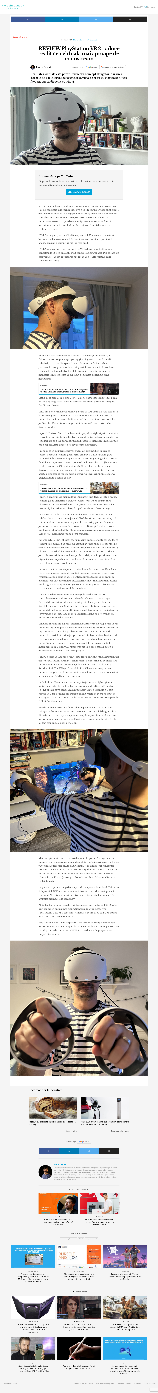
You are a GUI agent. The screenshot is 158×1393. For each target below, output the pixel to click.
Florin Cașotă (43, 67)
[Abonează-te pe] (91, 67)
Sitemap (137, 1383)
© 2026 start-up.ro (9, 1383)
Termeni (124, 1383)
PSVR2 (81, 1239)
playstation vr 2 (91, 1239)
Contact (152, 1383)
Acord (105, 1383)
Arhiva (145, 1383)
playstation (72, 1239)
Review (137, 7)
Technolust (92, 40)
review (63, 1239)
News (75, 40)
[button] (142, 7)
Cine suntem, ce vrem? (83, 1383)
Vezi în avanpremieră (79, 192)
